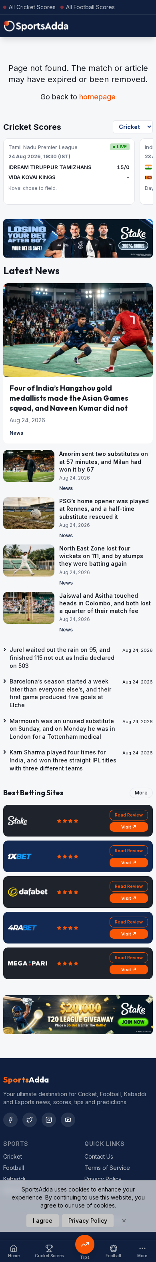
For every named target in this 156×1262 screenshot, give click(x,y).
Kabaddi (14, 1178)
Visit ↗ (129, 827)
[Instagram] (49, 1120)
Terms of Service (107, 1167)
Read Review (129, 815)
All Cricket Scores (32, 7)
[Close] (124, 1220)
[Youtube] (68, 1120)
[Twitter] (29, 1120)
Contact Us (98, 1156)
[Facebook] (10, 1120)
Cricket (12, 1156)
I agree (42, 1220)
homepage (97, 97)
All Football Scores (90, 7)
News (16, 433)
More (141, 793)
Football (13, 1167)
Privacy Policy (103, 1178)
